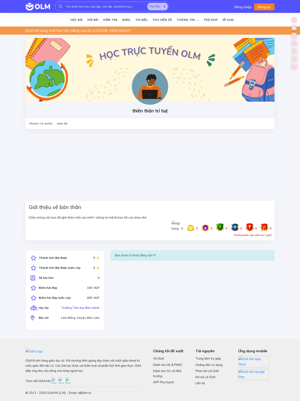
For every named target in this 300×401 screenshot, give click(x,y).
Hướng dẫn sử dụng (209, 365)
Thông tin (186, 20)
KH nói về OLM (205, 377)
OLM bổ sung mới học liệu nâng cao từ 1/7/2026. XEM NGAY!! (78, 30)
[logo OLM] (38, 6)
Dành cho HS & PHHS (167, 365)
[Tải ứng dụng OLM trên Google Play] (253, 373)
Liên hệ (200, 383)
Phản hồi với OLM (207, 371)
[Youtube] (62, 381)
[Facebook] (55, 381)
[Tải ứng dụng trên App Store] (253, 361)
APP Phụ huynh (163, 382)
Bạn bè (62, 123)
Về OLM (227, 20)
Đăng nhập (243, 7)
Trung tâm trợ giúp (208, 358)
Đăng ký (264, 7)
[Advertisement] (148, 162)
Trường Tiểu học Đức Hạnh (80, 308)
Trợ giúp (210, 20)
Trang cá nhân (40, 123)
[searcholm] (60, 6)
